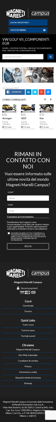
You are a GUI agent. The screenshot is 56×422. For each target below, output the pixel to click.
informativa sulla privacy (30, 235)
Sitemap (28, 383)
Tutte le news (28, 330)
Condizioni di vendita (28, 360)
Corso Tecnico (6, 123)
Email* (10, 205)
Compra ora (23, 109)
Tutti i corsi (28, 324)
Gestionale (28, 305)
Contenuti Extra (18, 48)
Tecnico (28, 311)
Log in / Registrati (19, 22)
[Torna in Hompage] (28, 272)
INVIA (28, 246)
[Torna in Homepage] (28, 12)
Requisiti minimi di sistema (28, 377)
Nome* (11, 192)
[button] (45, 99)
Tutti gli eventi (28, 336)
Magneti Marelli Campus (28, 349)
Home (5, 48)
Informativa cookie (28, 372)
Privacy (28, 366)
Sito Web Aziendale (28, 355)
